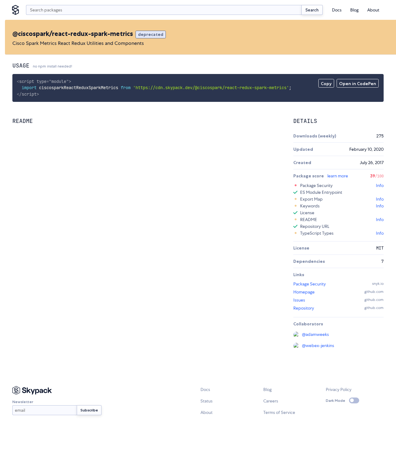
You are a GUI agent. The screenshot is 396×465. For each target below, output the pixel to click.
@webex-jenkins (318, 345)
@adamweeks (315, 334)
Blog (354, 10)
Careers (270, 401)
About (373, 10)
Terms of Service (279, 412)
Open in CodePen (357, 83)
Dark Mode (335, 400)
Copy (326, 83)
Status (206, 401)
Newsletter (22, 401)
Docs (337, 10)
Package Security (309, 284)
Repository (303, 308)
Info (380, 185)
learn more (337, 176)
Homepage (304, 292)
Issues (299, 300)
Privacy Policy (338, 389)
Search (312, 9)
